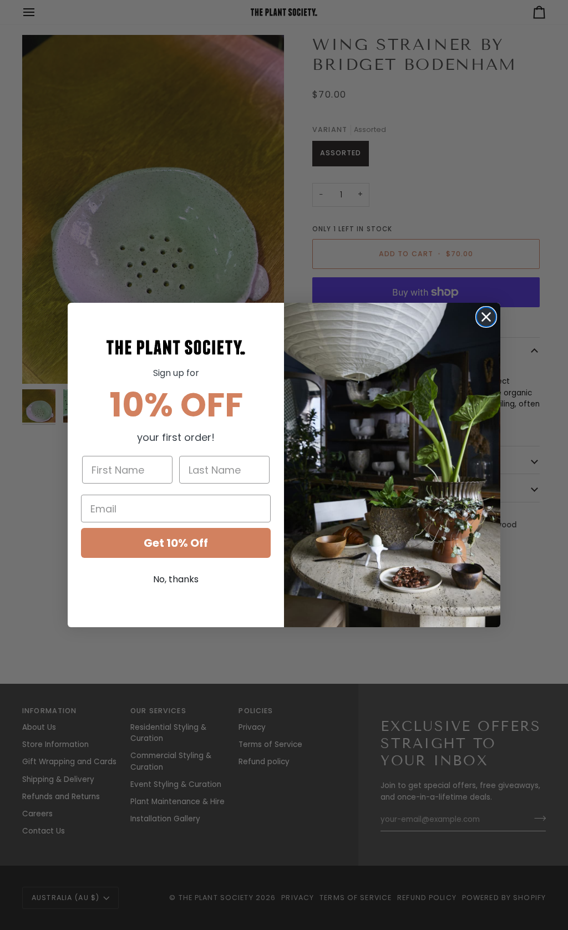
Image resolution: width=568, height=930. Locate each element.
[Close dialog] (486, 317)
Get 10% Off (176, 543)
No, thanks (176, 579)
